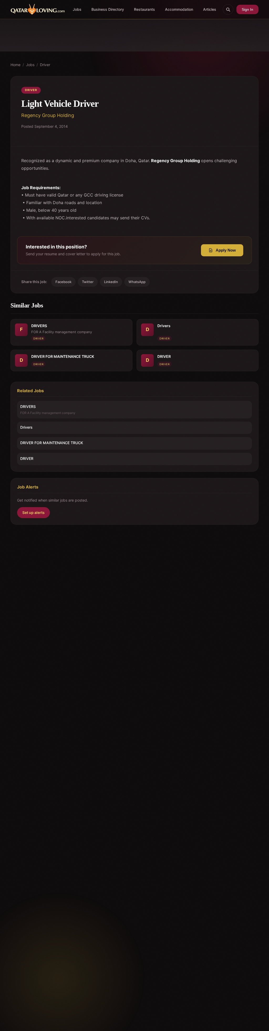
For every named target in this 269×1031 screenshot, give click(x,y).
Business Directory (107, 9)
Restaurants (144, 9)
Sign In (247, 9)
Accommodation (179, 9)
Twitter (88, 282)
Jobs (77, 9)
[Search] (228, 9)
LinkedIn (111, 282)
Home (15, 64)
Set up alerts (33, 512)
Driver (45, 64)
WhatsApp (137, 282)
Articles (209, 9)
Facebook (63, 282)
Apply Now (226, 250)
